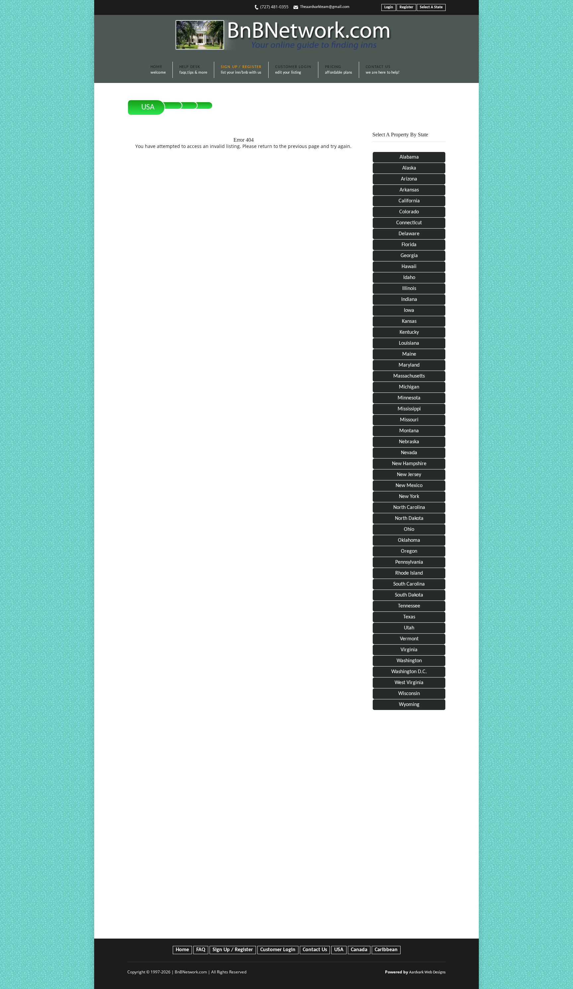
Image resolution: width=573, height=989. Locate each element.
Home (182, 950)
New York (409, 496)
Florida (409, 244)
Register (406, 7)
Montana (409, 431)
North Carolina (409, 507)
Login (388, 7)
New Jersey (409, 474)
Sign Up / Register (233, 950)
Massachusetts (409, 376)
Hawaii (409, 266)
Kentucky (409, 332)
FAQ (200, 950)
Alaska (409, 168)
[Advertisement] (409, 825)
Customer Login (277, 950)
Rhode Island (409, 573)
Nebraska (409, 442)
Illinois (409, 288)
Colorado (409, 212)
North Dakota (409, 518)
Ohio (409, 529)
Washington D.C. (409, 671)
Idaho (409, 277)
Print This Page (422, 102)
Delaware (409, 234)
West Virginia (409, 682)
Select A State (431, 7)
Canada (359, 950)
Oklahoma (409, 540)
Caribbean (386, 950)
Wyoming (409, 704)
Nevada (409, 453)
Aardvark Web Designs (427, 972)
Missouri (409, 420)
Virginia (409, 650)
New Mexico (409, 485)
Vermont (409, 639)
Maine (409, 354)
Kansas (409, 321)
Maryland (409, 365)
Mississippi (409, 409)
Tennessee (409, 606)
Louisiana (409, 343)
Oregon (409, 551)
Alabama (409, 157)
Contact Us (315, 950)
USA (148, 107)
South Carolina (409, 584)
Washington (409, 661)
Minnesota (409, 398)
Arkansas (409, 190)
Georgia (409, 255)
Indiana (409, 299)
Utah (409, 628)
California (409, 201)
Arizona (409, 179)
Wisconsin (409, 693)
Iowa (409, 310)
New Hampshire (409, 463)
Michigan (409, 387)
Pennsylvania (409, 562)
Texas (409, 617)
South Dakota (409, 595)
